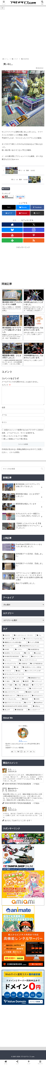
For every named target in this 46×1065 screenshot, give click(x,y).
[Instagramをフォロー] (33, 230)
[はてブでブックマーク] (38, 738)
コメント (6, 385)
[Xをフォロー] (33, 224)
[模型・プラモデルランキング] (7, 197)
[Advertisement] (23, 34)
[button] (37, 213)
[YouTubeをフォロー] (12, 235)
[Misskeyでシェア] (38, 732)
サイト (4, 422)
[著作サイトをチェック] (12, 224)
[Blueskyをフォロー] (12, 230)
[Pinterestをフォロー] (33, 235)
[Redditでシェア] (28, 738)
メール (4, 415)
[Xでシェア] (8, 732)
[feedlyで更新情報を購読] (12, 240)
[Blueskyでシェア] (28, 732)
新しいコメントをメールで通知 (15, 436)
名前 (3, 407)
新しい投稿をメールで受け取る (15, 439)
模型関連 (6, 188)
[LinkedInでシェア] (28, 744)
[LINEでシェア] (8, 744)
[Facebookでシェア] (8, 738)
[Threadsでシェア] (18, 738)
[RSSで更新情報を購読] (33, 240)
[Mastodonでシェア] (18, 732)
